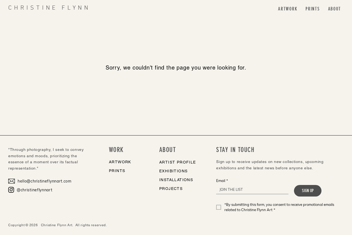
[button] (287, 9)
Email (222, 180)
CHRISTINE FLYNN (49, 8)
